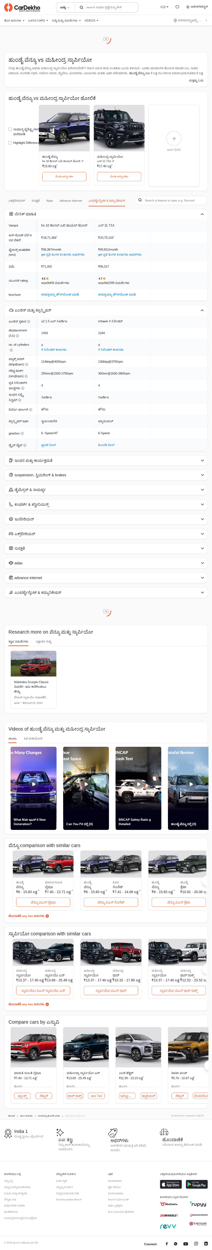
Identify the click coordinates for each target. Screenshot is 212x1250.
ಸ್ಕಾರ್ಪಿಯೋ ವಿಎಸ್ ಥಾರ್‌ (111, 990)
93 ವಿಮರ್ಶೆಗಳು (60, 283)
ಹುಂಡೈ (184, 882)
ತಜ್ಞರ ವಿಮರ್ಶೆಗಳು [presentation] (18, 641)
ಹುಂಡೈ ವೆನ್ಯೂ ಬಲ (139, 73)
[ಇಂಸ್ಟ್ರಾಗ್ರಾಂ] (196, 1244)
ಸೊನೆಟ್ (118, 887)
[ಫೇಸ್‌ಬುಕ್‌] (167, 1244)
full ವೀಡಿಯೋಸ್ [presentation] (33, 738)
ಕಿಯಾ (116, 882)
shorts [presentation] (12, 738)
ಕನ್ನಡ (163, 6)
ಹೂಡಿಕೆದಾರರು (11, 1211)
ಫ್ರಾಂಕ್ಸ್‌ (22, 1096)
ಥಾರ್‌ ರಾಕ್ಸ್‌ (187, 975)
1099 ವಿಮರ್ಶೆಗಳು (119, 283)
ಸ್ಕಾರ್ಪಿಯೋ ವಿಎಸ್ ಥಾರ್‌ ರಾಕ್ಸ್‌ (179, 990)
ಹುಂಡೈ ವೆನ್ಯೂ (50, 156)
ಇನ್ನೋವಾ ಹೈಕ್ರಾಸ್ (128, 1096)
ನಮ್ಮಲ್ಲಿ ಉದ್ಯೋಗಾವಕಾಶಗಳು (17, 1187)
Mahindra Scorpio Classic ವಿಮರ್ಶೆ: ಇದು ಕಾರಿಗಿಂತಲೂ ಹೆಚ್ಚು (31, 686)
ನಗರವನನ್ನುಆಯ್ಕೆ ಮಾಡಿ (191, 20)
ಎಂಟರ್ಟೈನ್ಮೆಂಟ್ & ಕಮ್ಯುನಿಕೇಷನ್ (107, 200)
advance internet (71, 200)
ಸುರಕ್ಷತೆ (35, 200)
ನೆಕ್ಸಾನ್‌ (44, 1096)
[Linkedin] (206, 1244)
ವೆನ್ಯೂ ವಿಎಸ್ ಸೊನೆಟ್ (111, 902)
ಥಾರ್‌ (116, 975)
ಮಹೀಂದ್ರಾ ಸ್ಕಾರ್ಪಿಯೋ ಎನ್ (83, 1073)
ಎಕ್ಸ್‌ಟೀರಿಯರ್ (16, 200)
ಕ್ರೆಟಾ (183, 887)
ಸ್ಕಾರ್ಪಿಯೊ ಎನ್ (55, 975)
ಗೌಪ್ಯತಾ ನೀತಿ (10, 1199)
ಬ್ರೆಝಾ (49, 887)
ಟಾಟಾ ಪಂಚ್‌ (179, 1073)
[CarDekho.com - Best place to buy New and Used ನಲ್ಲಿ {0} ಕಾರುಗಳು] (22, 7)
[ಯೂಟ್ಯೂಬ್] (185, 1244)
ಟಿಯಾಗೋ (201, 1096)
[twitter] (175, 1244)
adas (49, 200)
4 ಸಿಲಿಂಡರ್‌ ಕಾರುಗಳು (54, 349)
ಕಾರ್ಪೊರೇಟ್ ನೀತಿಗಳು (14, 1205)
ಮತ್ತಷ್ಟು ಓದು (196, 80)
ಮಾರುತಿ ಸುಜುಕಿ (53, 882)
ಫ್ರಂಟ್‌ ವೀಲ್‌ (48, 445)
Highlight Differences (27, 142)
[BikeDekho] (169, 1204)
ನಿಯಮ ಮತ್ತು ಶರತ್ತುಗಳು (15, 1193)
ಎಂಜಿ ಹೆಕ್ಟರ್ (126, 1073)
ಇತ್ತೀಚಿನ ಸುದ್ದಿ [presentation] (43, 641)
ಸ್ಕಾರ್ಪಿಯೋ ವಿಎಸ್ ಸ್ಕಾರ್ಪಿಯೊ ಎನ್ (43, 990)
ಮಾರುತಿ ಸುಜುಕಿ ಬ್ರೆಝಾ (27, 1073)
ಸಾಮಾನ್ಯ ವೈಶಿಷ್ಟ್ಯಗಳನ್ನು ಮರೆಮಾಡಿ (27, 131)
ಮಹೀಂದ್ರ (50, 970)
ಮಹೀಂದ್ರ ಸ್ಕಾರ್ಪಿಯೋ (110, 156)
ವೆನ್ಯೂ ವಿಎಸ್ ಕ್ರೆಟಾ (178, 902)
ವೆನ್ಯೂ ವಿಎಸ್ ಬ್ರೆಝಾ (43, 902)
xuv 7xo (96, 1096)
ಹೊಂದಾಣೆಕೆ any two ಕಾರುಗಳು (26, 916)
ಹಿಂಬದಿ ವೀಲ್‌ (106, 445)
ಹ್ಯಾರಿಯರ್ (148, 1096)
